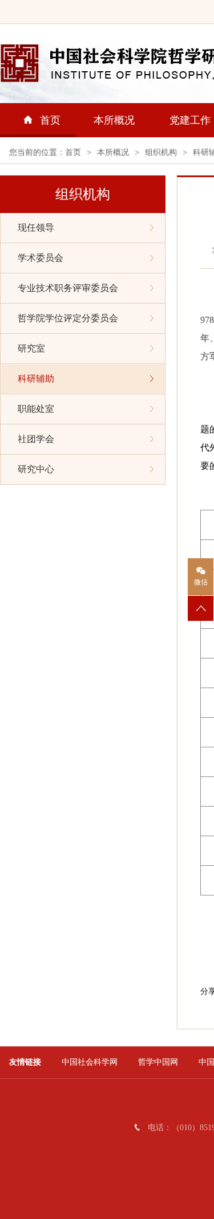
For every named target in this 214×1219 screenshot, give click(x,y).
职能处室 (36, 409)
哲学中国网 (158, 1062)
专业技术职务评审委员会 (68, 288)
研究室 (31, 348)
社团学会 (36, 439)
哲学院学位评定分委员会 (68, 318)
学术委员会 (40, 258)
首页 (50, 120)
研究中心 (36, 469)
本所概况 (114, 120)
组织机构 (161, 152)
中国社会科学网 (90, 1062)
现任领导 (36, 227)
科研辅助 (36, 378)
